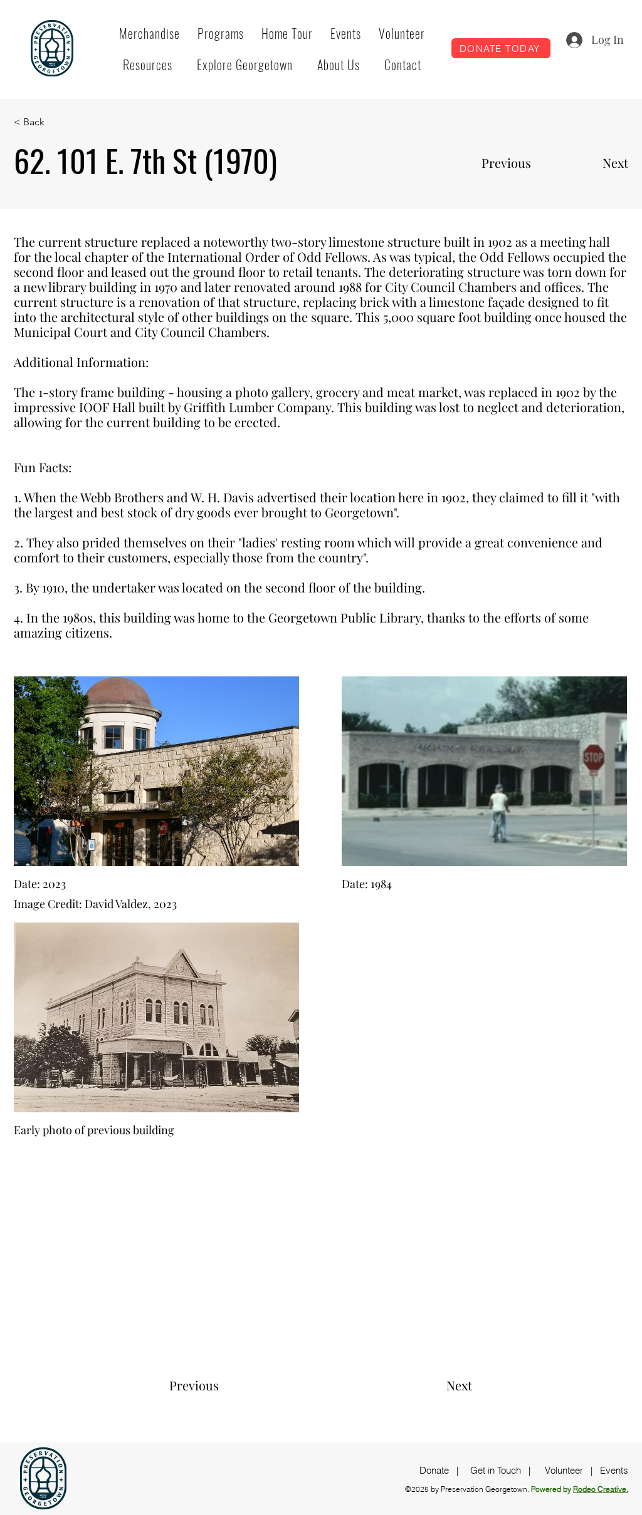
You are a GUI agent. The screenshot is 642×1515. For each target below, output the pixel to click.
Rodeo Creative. (600, 1489)
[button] (221, 33)
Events (614, 1470)
